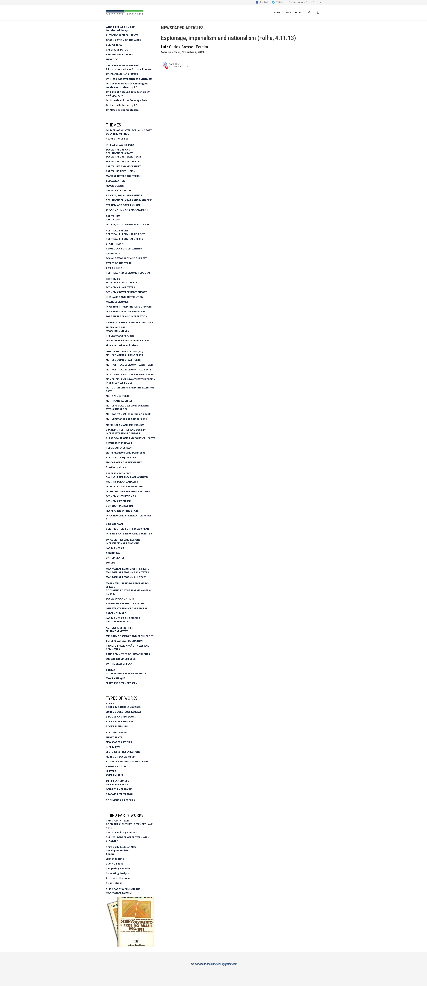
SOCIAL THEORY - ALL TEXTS (122, 161)
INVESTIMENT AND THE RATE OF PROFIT (129, 306)
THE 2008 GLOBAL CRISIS (120, 335)
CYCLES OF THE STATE (119, 263)
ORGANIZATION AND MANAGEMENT (127, 209)
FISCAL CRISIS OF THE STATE (122, 510)
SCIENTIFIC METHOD (117, 133)
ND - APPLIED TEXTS (118, 395)
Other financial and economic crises (127, 340)
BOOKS (110, 703)
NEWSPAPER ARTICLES (119, 742)
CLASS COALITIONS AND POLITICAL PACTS (130, 438)
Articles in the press (118, 878)
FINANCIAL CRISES (116, 327)
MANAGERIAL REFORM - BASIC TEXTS (127, 572)
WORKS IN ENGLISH (117, 784)
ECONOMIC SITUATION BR (121, 496)
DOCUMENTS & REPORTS (120, 800)
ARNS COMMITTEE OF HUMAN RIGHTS (128, 654)
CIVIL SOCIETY (114, 267)
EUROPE (110, 562)
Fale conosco (294, 12)
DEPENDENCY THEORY (118, 190)
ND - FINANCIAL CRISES (119, 400)
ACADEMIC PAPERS (117, 732)
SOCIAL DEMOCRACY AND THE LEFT (126, 258)
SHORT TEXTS (114, 737)
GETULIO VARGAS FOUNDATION (124, 640)
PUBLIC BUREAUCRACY (119, 447)
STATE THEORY (115, 243)
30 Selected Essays (117, 30)
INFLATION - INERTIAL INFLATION (125, 311)
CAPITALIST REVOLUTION (120, 171)
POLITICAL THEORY (117, 230)
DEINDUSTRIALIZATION (119, 505)
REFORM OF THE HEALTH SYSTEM (125, 603)
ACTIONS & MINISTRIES (119, 627)
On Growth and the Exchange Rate (126, 100)
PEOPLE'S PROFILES (117, 138)
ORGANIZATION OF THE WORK (123, 40)
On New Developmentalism (122, 109)
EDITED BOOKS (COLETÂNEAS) (123, 711)
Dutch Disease (114, 863)
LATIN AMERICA (115, 548)
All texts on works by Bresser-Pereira (128, 69)
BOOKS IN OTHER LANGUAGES (123, 707)
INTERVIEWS (113, 747)
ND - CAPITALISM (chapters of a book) (128, 413)
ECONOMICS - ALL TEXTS (120, 287)
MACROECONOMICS (117, 301)
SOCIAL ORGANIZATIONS (120, 598)
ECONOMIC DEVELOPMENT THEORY (126, 292)
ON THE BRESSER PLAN (119, 663)
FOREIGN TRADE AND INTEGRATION (126, 316)
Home (277, 12)
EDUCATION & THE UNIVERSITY (124, 462)
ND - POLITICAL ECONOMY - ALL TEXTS (128, 369)
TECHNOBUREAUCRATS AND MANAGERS (129, 200)
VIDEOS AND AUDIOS (118, 766)
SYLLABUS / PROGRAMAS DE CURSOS (127, 761)
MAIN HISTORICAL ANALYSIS (122, 481)
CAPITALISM (113, 216)
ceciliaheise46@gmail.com (221, 964)
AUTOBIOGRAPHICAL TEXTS (122, 35)
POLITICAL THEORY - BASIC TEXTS (125, 234)
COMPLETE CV (114, 44)
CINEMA (110, 669)
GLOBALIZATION (115, 180)
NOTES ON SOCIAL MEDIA (120, 756)
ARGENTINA (113, 552)
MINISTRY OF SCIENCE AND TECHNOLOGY (129, 636)
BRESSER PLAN (114, 523)
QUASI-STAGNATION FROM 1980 (124, 486)
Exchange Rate (115, 858)
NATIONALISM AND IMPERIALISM (125, 425)
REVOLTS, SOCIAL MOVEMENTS (124, 195)
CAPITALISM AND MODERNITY (123, 166)
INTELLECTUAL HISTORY (120, 144)
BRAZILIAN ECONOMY (118, 473)
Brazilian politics (116, 467)
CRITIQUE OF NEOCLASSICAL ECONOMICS (129, 322)
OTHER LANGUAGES (117, 780)
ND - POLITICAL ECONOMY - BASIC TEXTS (130, 364)
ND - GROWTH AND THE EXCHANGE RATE (130, 374)
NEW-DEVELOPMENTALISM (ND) (124, 351)
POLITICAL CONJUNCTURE (121, 457)
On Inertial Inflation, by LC (121, 105)
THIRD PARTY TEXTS (118, 820)
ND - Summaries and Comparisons (126, 418)
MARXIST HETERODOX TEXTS (123, 176)
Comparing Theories (118, 868)
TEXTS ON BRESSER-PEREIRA (122, 65)
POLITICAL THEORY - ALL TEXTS (124, 238)
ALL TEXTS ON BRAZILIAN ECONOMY (127, 476)
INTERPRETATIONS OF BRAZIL (123, 433)
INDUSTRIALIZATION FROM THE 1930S (128, 491)
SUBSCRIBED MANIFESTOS (121, 658)
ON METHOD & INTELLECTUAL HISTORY (129, 130)
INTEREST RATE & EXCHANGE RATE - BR (129, 533)
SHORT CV (112, 59)
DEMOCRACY (113, 253)
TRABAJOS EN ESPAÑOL (119, 794)
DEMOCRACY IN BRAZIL (119, 443)
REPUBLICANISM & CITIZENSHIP (124, 248)
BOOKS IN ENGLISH (117, 726)
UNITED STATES (115, 557)
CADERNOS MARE (116, 613)
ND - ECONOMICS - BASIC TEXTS (124, 355)
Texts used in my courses (121, 832)
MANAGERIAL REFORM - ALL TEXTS (126, 577)
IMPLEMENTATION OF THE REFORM (126, 608)
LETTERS (111, 771)
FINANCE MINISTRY (117, 631)
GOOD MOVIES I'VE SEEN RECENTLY (126, 673)
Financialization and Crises (122, 345)
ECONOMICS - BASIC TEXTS (121, 282)
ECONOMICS (113, 278)
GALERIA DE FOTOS (117, 49)
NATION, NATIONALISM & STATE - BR (128, 224)
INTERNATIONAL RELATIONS (122, 543)
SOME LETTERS (114, 774)
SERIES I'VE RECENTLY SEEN (121, 683)
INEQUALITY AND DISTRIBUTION (124, 297)
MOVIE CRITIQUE (115, 678)
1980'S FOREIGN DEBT (118, 330)
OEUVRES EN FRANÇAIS (119, 789)
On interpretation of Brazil (122, 73)
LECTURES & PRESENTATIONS (123, 751)
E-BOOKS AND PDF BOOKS (121, 716)
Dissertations (114, 883)
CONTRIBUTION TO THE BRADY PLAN (127, 528)
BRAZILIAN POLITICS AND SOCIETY (126, 429)
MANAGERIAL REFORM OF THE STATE (127, 568)
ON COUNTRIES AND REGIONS (123, 539)
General (110, 854)
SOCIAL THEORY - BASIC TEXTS (123, 156)
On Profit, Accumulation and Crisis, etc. (129, 78)
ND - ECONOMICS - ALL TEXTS (123, 359)
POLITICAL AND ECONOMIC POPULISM (128, 272)
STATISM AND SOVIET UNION (123, 205)
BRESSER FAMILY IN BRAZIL (121, 54)
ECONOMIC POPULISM (118, 501)
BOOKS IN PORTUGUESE (119, 721)
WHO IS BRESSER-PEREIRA (120, 26)
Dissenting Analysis (118, 873)
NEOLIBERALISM (115, 185)
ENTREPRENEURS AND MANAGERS (125, 452)
